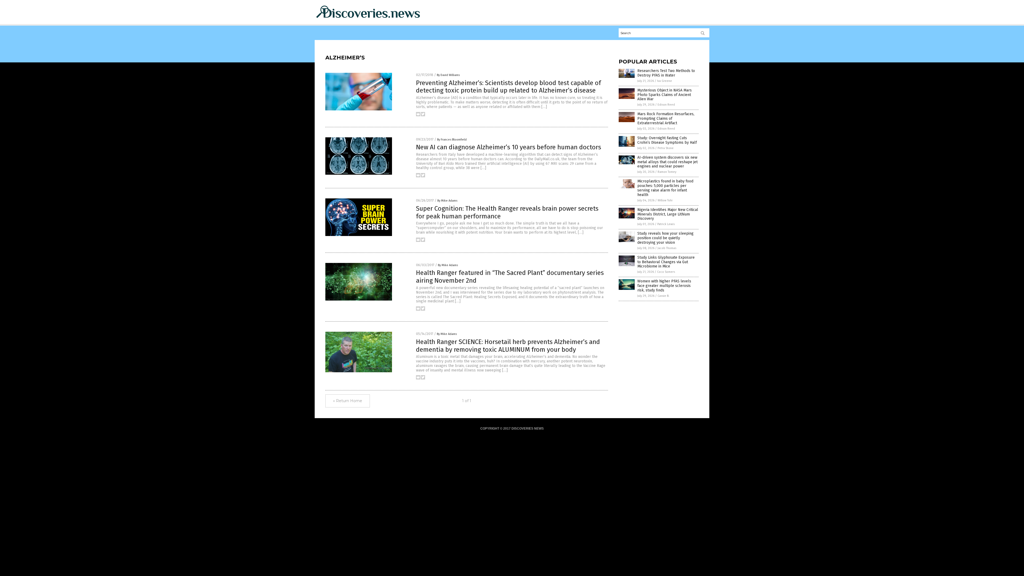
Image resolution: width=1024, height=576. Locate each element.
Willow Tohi (665, 200)
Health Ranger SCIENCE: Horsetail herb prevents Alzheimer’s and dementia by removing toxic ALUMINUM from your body (508, 345)
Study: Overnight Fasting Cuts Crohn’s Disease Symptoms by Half (667, 140)
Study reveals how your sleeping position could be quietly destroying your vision (665, 238)
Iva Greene (664, 81)
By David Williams (448, 75)
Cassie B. (663, 296)
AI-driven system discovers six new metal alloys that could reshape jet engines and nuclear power (667, 162)
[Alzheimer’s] (368, 19)
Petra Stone (666, 148)
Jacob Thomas (667, 248)
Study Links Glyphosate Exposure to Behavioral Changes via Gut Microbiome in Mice (666, 262)
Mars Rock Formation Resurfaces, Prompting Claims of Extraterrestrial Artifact (665, 118)
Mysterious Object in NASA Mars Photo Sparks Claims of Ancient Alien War (664, 95)
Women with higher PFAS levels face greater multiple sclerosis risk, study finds (664, 286)
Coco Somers (666, 272)
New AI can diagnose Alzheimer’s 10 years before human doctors (508, 147)
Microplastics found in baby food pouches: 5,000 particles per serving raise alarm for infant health (665, 188)
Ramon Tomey (667, 172)
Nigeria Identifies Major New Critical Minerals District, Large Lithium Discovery (667, 214)
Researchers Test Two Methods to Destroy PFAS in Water (666, 73)
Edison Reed (666, 104)
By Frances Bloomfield (452, 139)
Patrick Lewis (666, 224)
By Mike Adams (447, 200)
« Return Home (347, 400)
